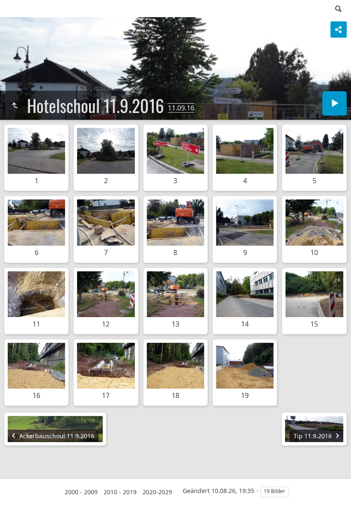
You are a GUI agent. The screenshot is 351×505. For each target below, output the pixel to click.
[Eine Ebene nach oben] (14, 105)
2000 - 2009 (81, 492)
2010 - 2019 (120, 492)
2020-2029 (157, 492)
